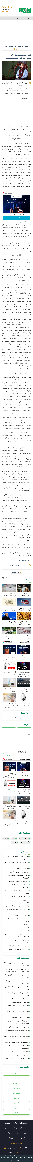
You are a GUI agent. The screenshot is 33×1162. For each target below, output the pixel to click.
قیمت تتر (16, 1103)
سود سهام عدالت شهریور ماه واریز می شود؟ (10, 609)
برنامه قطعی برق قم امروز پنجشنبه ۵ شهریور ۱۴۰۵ (17, 994)
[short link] (19, 49)
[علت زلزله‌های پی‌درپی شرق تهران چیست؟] (24, 630)
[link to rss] (3, 7)
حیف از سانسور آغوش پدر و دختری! (20, 999)
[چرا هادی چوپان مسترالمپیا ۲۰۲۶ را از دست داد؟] (24, 588)
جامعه (28, 1128)
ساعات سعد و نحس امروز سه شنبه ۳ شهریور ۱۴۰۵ (17, 1013)
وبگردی (19, 1133)
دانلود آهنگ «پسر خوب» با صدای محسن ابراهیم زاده (16, 1037)
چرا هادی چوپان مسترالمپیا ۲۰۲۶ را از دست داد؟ (25, 595)
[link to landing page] (25, 10)
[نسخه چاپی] (14, 49)
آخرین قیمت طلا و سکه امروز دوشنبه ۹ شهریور (24, 623)
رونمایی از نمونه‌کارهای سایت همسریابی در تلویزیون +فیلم (17, 876)
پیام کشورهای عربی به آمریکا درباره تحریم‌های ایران (24, 609)
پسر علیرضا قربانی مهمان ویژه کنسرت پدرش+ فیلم (17, 864)
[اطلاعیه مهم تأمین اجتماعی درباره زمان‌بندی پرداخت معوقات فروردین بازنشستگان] (9, 630)
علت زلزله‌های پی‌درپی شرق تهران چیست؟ (25, 637)
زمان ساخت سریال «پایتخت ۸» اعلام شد (18, 949)
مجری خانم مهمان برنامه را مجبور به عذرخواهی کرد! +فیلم (16, 886)
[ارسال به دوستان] (16, 49)
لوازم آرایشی (16, 1108)
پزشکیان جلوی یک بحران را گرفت (10, 623)
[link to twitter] (6, 7)
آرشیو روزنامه (10, 1133)
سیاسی (15, 1123)
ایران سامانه (13, 1161)
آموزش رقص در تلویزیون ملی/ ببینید (19, 872)
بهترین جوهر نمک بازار (16, 1088)
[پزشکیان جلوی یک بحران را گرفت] (9, 616)
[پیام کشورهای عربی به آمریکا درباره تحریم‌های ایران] (24, 602)
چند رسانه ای (24, 1123)
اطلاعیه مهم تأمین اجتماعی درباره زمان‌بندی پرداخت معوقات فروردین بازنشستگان (10, 637)
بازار (25, 1133)
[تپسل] (4, 193)
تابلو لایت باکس (16, 1093)
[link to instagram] (8, 7)
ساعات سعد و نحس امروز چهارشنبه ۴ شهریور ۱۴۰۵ (17, 1007)
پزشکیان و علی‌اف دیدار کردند (22, 18)
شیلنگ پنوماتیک (16, 1079)
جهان (21, 1128)
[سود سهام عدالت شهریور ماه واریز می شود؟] (9, 602)
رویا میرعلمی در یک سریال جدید (20, 897)
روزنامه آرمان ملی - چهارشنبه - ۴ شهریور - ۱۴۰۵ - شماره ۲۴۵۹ (16, 982)
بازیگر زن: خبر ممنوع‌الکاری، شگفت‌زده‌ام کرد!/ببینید (18, 718)
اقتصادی (7, 1123)
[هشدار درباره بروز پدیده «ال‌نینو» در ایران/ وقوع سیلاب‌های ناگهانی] (9, 588)
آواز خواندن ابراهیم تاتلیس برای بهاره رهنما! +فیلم (17, 941)
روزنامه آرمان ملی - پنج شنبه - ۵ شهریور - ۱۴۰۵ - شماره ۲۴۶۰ (16, 964)
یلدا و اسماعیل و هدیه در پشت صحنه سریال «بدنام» (17, 910)
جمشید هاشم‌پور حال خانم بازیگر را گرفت (18, 946)
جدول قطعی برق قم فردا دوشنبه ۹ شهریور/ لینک (16, 1042)
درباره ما (13, 1143)
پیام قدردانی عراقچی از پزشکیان (20, 1018)
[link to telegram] (11, 7)
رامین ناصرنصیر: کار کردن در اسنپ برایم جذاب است (17, 892)
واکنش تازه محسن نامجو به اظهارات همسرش (17, 906)
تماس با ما (19, 1143)
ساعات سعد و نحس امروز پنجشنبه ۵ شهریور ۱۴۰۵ (17, 988)
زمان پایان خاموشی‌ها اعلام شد (20, 1002)
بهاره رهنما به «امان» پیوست (21, 915)
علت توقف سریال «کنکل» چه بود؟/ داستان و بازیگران (17, 920)
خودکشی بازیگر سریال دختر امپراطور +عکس (17, 881)
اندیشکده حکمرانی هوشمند (16, 1083)
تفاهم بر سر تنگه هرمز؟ (23, 1055)
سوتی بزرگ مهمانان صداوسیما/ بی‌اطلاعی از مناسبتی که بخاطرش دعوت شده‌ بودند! (17, 858)
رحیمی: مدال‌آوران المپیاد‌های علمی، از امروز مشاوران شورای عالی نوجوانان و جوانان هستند (17, 970)
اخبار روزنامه (21, 1138)
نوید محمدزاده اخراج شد (22, 869)
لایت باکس (16, 1074)
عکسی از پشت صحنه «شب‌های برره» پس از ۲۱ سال (17, 901)
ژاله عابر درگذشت (24, 931)
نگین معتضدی (15, 572)
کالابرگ (16, 1113)
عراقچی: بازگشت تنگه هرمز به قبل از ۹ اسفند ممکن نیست (17, 1047)
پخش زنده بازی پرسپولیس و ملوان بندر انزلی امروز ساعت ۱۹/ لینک (17, 935)
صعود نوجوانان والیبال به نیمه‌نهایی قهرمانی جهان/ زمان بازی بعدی (17, 1022)
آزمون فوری (16, 1098)
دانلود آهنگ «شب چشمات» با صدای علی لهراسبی (16, 1058)
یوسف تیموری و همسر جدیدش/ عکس (19, 1027)
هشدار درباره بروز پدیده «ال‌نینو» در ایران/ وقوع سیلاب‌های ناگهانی (9, 595)
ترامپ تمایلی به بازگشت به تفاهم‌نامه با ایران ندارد (17, 1031)
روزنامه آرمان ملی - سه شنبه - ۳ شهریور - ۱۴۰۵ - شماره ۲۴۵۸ (16, 976)
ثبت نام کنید (16, 218)
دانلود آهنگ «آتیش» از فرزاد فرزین (20, 1052)
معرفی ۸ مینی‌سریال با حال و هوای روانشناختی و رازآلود (16, 926)
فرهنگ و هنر (25, 46)
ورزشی (5, 1128)
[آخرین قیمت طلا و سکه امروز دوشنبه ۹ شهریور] (24, 616)
